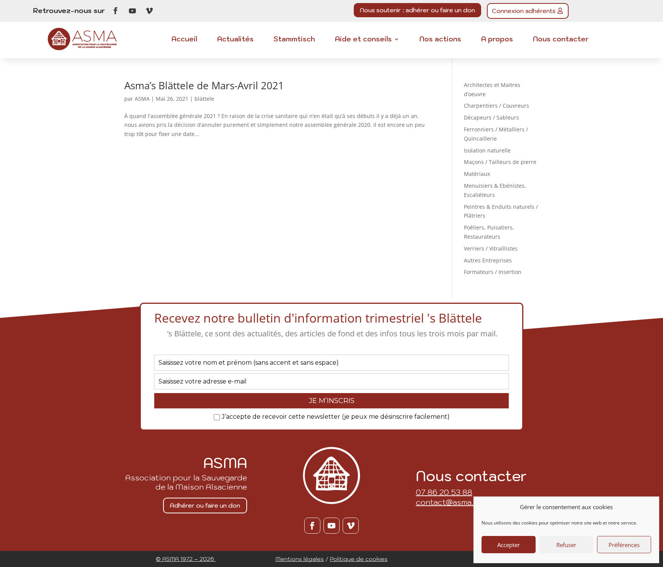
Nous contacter (561, 39)
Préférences (624, 545)
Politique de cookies (359, 558)
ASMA (142, 98)
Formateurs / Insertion (492, 271)
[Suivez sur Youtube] (132, 11)
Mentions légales (299, 558)
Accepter (508, 545)
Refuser (566, 545)
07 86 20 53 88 (444, 492)
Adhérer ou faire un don (205, 505)
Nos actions (440, 39)
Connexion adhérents (524, 11)
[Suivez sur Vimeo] (149, 11)
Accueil (184, 39)
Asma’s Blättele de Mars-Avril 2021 (204, 85)
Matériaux (477, 173)
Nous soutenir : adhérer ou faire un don (417, 10)
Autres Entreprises (488, 260)
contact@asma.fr (448, 502)
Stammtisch (294, 39)
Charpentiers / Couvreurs (496, 105)
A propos (497, 39)
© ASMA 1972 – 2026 (186, 558)
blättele (204, 98)
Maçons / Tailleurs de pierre (500, 162)
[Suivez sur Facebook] (115, 11)
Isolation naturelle (487, 150)
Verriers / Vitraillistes (491, 248)
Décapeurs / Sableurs (491, 117)
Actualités (235, 39)
